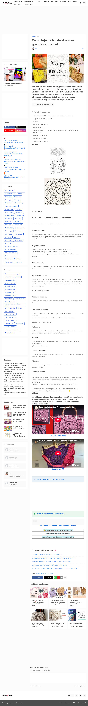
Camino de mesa (11, 206)
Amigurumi (9, 190)
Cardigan (9, 209)
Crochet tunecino (10, 302)
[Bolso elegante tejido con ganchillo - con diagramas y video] (58, 615)
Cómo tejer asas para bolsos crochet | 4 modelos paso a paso (76, 624)
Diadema (8, 218)
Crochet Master (9, 292)
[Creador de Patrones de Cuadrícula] (15, 74)
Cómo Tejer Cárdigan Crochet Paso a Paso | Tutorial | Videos (19, 414)
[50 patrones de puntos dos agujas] (8, 428)
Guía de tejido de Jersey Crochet (14, 148)
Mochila (18, 231)
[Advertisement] (44, 20)
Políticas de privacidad (79, 703)
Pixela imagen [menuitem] (72, 1)
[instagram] (84, 695)
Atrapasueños (10, 193)
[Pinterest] (58, 577)
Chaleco (9, 212)
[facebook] (69, 695)
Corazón (19, 212)
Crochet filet (8, 298)
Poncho (18, 240)
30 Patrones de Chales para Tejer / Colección (47, 554)
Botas (16, 200)
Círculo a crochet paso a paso (13, 142)
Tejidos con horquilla (11, 320)
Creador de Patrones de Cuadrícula (13, 84)
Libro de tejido (9, 311)
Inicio (33, 36)
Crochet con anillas (10, 295)
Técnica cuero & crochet (12, 330)
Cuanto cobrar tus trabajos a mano (13, 305)
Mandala (21, 228)
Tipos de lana (19, 323)
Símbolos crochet (10, 314)
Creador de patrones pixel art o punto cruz (50, 514)
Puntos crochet (10, 249)
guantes (19, 262)
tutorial (47, 573)
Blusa (8, 196)
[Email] (61, 577)
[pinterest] (80, 695)
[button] (81, 2)
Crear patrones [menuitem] (60, 1)
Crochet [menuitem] (17, 4)
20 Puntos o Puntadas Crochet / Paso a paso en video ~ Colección (54, 568)
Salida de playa (10, 256)
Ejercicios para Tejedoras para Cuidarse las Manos (19, 435)
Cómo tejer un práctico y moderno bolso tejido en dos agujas (76, 603)
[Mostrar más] (65, 577)
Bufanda (8, 203)
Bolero (17, 196)
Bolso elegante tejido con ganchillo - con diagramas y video (57, 624)
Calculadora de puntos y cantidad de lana (50, 479)
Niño (16, 237)
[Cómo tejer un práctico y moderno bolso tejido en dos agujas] (77, 592)
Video (51, 573)
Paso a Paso (8, 175)
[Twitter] (72, 695)
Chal (18, 209)
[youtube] (76, 695)
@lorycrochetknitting (58, 435)
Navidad (18, 234)
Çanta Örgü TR (58, 469)
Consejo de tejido (10, 280)
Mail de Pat (9, 228)
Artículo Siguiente (79, 686)
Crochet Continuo (10, 286)
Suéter (8, 259)
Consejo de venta (10, 283)
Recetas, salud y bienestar (12, 159)
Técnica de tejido (10, 333)
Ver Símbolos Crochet (48, 526)
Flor (16, 221)
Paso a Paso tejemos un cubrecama (19, 420)
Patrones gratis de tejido (16, 703)
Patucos (8, 240)
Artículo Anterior (36, 686)
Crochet (41, 573)
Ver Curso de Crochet (67, 526)
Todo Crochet (8, 146)
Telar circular (9, 323)
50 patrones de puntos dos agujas (18, 427)
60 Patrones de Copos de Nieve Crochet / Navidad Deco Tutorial (54, 558)
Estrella (18, 218)
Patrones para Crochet (11, 140)
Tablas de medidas (10, 317)
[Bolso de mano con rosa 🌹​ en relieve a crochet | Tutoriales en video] (39, 592)
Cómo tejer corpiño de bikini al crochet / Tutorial (49, 565)
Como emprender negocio (12, 274)
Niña (8, 237)
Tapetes (17, 259)
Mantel (8, 231)
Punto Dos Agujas (11, 246)
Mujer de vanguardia (10, 152)
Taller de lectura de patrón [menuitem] (23, 1)
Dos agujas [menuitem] (28, 4)
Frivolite (20, 308)
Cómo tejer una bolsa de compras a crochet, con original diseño (58, 602)
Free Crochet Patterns (11, 167)
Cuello (20, 215)
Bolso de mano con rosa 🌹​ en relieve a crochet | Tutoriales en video (39, 603)
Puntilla (8, 243)
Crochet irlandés (19, 298)
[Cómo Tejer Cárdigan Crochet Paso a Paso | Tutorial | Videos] (8, 414)
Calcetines (19, 203)
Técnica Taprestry (10, 326)
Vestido (9, 262)
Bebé (21, 193)
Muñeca (8, 234)
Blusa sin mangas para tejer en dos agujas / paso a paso (51, 561)
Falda (8, 221)
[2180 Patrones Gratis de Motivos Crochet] (8, 407)
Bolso (37, 36)
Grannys (18, 224)
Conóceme (68, 703)
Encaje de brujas (10, 308)
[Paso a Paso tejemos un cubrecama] (8, 421)
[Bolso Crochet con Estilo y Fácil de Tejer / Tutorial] (39, 615)
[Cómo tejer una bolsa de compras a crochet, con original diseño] (58, 592)
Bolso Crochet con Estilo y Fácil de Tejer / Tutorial (38, 624)
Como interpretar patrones (12, 277)
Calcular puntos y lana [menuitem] (45, 1)
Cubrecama (9, 215)
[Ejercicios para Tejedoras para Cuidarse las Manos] (8, 435)
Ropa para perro (10, 252)
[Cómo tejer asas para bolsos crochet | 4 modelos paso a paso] (77, 615)
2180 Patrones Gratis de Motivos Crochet (19, 406)
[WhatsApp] (55, 577)
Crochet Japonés (10, 289)
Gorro (8, 224)
